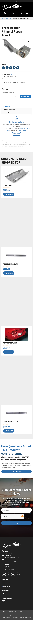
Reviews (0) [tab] (6, 112)
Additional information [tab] (9, 109)
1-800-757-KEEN (21, 130)
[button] (28, 41)
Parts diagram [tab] (6, 106)
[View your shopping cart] (13, 13)
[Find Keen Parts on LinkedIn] (18, 574)
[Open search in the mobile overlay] (21, 13)
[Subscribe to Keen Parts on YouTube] (13, 574)
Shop (6, 18)
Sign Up (17, 523)
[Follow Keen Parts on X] (8, 574)
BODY (10, 18)
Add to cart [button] (9, 194)
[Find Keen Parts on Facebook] (4, 574)
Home (2, 18)
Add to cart (25, 96)
